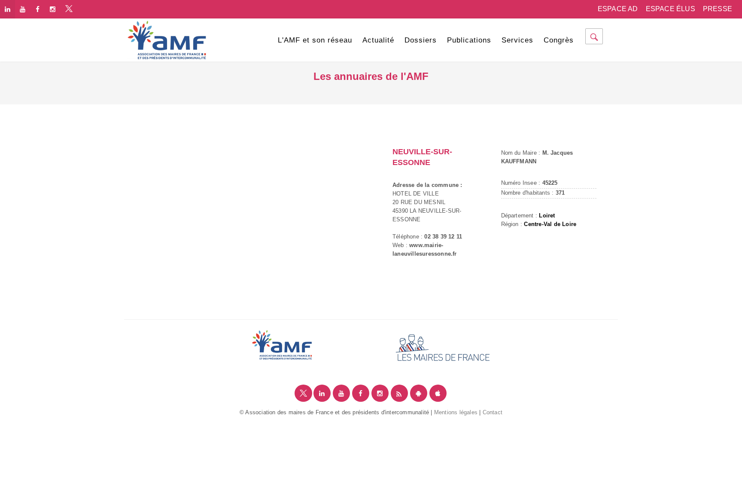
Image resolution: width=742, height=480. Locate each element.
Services (517, 40)
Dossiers (420, 40)
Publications (469, 40)
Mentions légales (455, 412)
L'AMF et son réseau (315, 40)
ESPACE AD (618, 8)
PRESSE (717, 8)
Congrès (559, 40)
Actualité (378, 40)
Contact (492, 412)
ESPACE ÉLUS (670, 8)
